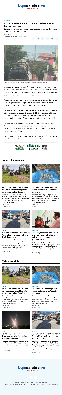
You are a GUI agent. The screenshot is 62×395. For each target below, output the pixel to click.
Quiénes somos (29, 382)
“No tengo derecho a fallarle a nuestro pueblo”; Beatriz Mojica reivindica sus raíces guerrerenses (45, 236)
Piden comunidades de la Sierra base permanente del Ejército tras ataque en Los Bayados (15, 189)
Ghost (52, 389)
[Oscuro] (2, 6)
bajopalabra (8, 34)
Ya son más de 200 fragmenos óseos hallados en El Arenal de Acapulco (45, 189)
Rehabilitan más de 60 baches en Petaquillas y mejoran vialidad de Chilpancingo (16, 234)
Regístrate (17, 382)
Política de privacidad (42, 382)
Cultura (42, 14)
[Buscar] (4, 6)
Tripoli (57, 389)
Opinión (50, 14)
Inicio (11, 14)
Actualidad (34, 14)
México (17, 14)
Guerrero (25, 14)
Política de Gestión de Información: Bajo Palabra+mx (20, 384)
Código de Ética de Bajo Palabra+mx (47, 384)
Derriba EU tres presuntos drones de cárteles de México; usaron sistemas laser (14, 336)
